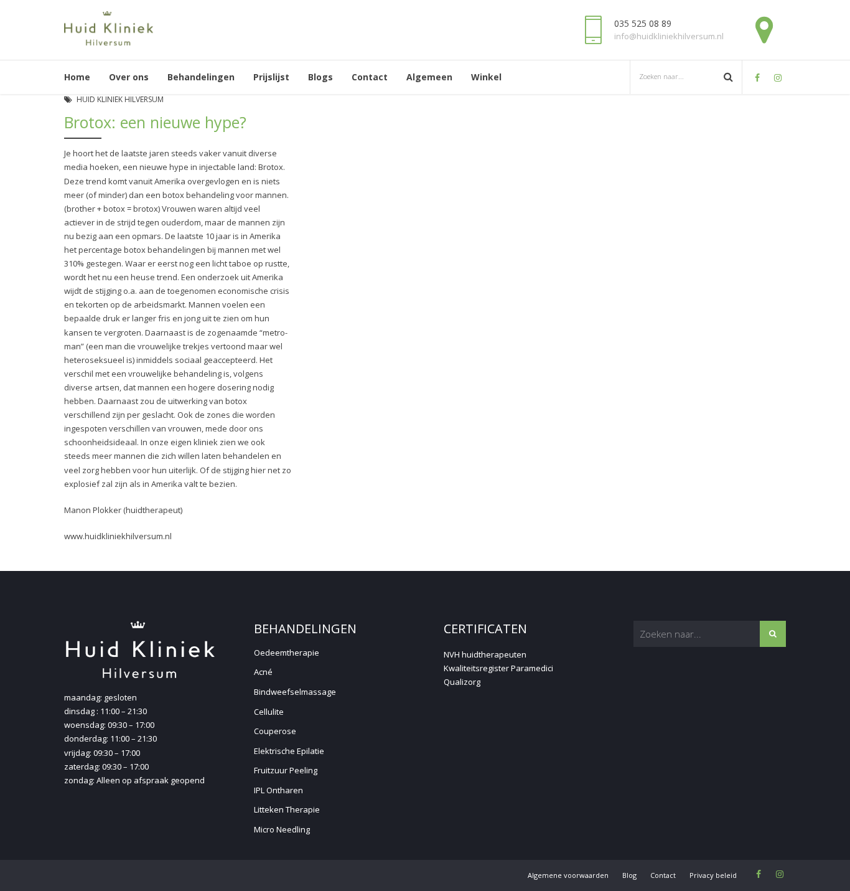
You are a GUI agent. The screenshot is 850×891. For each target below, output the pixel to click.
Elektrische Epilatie (289, 751)
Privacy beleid (713, 875)
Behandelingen (201, 77)
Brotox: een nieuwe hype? (155, 122)
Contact (370, 77)
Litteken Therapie (287, 809)
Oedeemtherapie (286, 652)
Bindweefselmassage (295, 691)
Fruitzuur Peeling (285, 770)
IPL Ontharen (278, 790)
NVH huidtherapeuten (485, 654)
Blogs (320, 77)
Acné (263, 671)
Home (77, 77)
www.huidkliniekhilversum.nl (118, 536)
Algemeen (429, 77)
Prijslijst (271, 77)
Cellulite (269, 711)
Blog (629, 875)
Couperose (275, 731)
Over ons (129, 77)
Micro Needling (282, 829)
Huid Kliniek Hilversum (120, 99)
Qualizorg (462, 681)
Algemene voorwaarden (568, 875)
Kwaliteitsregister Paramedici (498, 668)
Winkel (486, 77)
